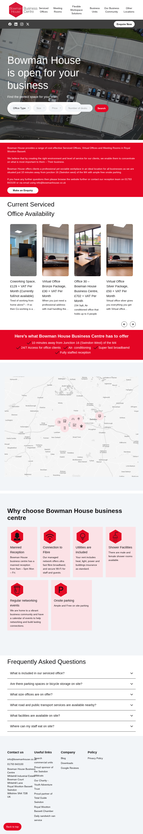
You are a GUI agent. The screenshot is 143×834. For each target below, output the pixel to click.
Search (101, 108)
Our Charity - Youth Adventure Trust (43, 784)
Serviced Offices (43, 10)
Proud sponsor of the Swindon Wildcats (43, 771)
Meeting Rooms (57, 10)
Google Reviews (70, 768)
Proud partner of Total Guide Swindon (43, 797)
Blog (63, 758)
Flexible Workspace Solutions (76, 10)
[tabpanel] (23, 267)
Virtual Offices (89, 148)
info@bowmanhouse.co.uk (51, 182)
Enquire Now (124, 24)
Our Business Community (111, 10)
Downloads (67, 763)
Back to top (12, 826)
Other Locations (129, 10)
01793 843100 (15, 764)
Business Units (95, 10)
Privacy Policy (95, 758)
